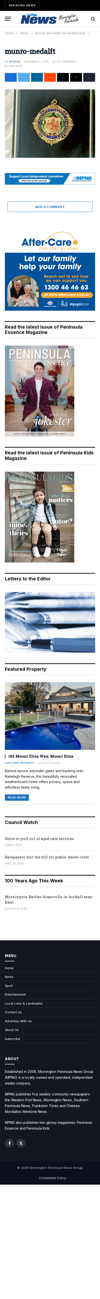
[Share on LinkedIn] (37, 77)
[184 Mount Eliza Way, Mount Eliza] (50, 716)
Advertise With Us (18, 1021)
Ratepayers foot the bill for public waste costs (47, 857)
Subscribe (12, 1039)
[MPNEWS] (50, 19)
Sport (9, 986)
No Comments (67, 61)
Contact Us (13, 1012)
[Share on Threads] (63, 77)
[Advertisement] (50, 1242)
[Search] (92, 18)
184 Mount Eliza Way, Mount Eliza (40, 756)
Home (9, 968)
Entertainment (15, 994)
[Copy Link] (89, 77)
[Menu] (8, 18)
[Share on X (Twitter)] (24, 77)
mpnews (15, 61)
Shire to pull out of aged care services (39, 838)
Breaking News (22, 5)
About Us (12, 1030)
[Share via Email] (76, 77)
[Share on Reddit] (50, 77)
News (9, 977)
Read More (17, 797)
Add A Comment (50, 207)
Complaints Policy (52, 1178)
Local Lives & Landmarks (24, 1003)
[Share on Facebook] (11, 77)
